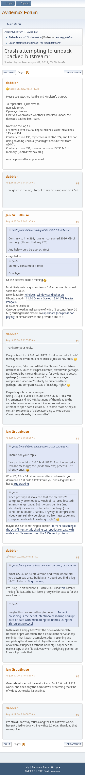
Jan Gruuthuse (17, 215)
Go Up (7, 744)
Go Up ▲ (55, 767)
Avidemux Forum (20, 12)
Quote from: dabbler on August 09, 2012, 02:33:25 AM (40, 446)
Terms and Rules (40, 767)
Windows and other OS (50, 294)
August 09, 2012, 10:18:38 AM (20, 675)
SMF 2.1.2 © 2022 (33, 771)
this (62, 588)
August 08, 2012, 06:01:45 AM (20, 221)
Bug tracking (21, 483)
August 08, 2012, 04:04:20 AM (20, 182)
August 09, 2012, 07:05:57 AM (24, 556)
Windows (30, 294)
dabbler (12, 83)
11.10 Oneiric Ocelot (38, 298)
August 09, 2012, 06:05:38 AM (20, 437)
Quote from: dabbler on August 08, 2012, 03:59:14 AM (40, 230)
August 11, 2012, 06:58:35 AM (20, 714)
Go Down (9, 72)
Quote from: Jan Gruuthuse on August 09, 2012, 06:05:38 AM (43, 565)
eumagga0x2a (64, 37)
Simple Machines (52, 771)
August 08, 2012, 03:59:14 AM (24, 88)
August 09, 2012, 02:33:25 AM (20, 340)
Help (27, 767)
